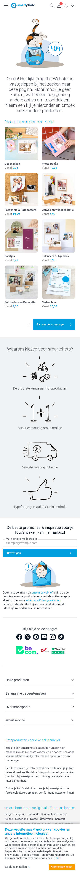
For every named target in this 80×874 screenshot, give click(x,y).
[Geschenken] (21, 143)
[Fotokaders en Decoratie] (21, 282)
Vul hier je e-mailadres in (21, 538)
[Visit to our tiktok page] (61, 637)
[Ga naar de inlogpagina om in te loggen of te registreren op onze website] (59, 5)
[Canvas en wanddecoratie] (58, 189)
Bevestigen (14, 553)
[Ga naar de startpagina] (23, 5)
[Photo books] (58, 143)
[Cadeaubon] (58, 282)
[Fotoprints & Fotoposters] (21, 189)
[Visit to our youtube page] (44, 637)
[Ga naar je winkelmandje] (73, 5)
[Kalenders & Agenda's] (58, 236)
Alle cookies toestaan (61, 867)
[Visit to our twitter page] (27, 637)
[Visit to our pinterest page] (36, 637)
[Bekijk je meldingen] (66, 5)
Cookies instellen (16, 866)
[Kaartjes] (21, 236)
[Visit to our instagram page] (53, 637)
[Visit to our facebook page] (19, 637)
